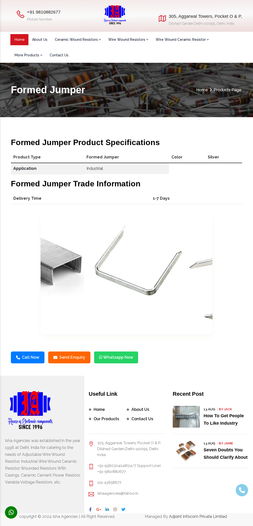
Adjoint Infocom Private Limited (198, 516)
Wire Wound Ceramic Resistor (181, 40)
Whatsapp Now (118, 357)
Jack (228, 409)
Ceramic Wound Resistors (76, 40)
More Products (27, 55)
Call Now (30, 357)
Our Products (106, 418)
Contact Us (59, 55)
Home (20, 40)
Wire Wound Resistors (126, 40)
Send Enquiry (72, 357)
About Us (39, 40)
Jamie (228, 443)
